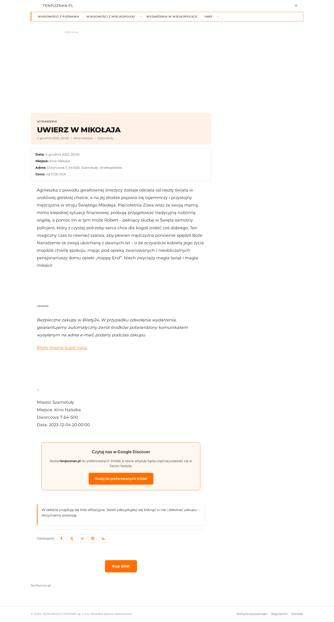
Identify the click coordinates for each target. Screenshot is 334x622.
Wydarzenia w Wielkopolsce (171, 16)
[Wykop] (82, 538)
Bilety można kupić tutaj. (62, 347)
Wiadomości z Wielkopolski (110, 16)
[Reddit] (92, 538)
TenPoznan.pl (41, 585)
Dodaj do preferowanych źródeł (121, 478)
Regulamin (279, 614)
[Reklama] (167, 69)
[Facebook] (61, 538)
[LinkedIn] (103, 538)
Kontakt (297, 614)
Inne (208, 16)
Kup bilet (121, 566)
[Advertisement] (121, 286)
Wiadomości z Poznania (58, 16)
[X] (71, 538)
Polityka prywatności (252, 614)
